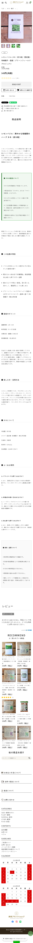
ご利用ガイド (6, 842)
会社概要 (4, 830)
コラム (3, 834)
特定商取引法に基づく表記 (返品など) (14, 106)
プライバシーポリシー (9, 851)
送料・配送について (12, 781)
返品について (9, 790)
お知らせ (4, 832)
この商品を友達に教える (10, 108)
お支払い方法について (12, 773)
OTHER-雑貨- (6, 819)
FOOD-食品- (5, 821)
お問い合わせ (8, 90)
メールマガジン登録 (8, 847)
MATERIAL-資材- (7, 817)
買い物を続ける (7, 111)
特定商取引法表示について (10, 849)
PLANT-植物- (6, 815)
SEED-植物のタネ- (7, 812)
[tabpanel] (16, 27)
